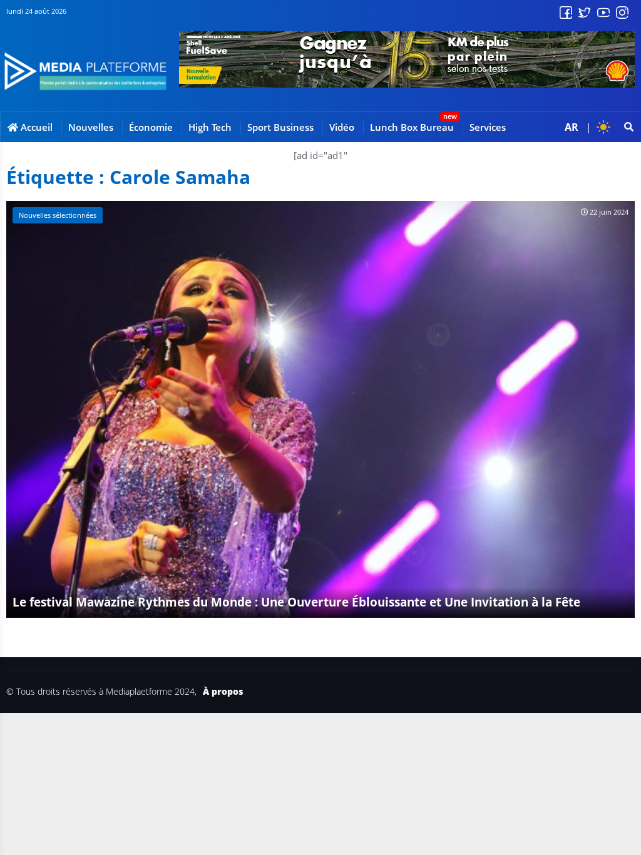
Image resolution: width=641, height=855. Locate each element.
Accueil (35, 127)
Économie (151, 127)
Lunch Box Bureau (412, 127)
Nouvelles (90, 127)
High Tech (210, 127)
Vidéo (341, 127)
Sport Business (280, 127)
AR (571, 127)
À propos (223, 691)
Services (487, 127)
